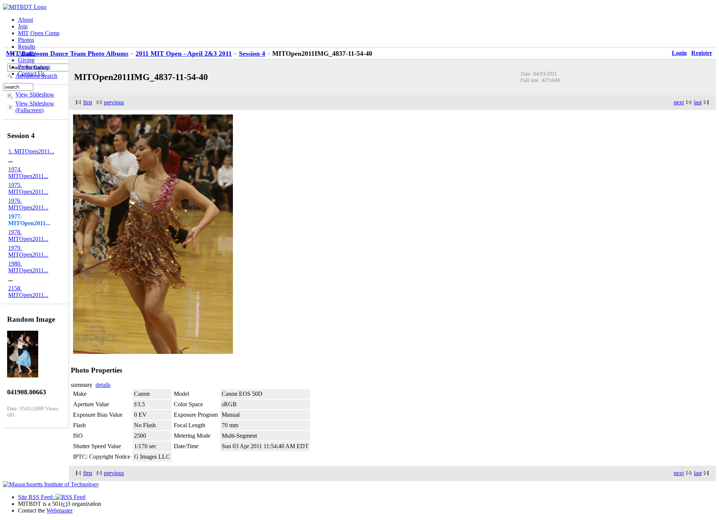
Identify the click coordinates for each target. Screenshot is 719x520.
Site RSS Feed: (36, 497)
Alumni (27, 53)
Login (679, 53)
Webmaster (59, 510)
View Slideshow (34, 94)
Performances (34, 67)
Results (26, 46)
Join (23, 26)
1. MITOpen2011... (31, 151)
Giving (26, 60)
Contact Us (31, 73)
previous (114, 102)
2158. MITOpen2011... (28, 291)
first (87, 102)
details (102, 385)
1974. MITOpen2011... (28, 172)
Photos (26, 40)
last (698, 102)
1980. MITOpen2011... (28, 266)
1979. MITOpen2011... (28, 251)
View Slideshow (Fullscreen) (34, 106)
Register (701, 53)
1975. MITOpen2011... (28, 188)
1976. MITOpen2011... (28, 204)
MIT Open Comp (39, 33)
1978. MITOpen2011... (28, 235)
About (25, 19)
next (679, 102)
